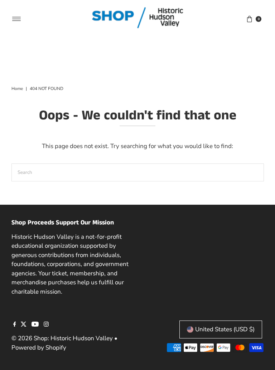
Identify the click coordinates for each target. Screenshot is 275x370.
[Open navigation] (16, 19)
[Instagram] (46, 324)
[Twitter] (23, 324)
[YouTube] (35, 324)
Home (17, 88)
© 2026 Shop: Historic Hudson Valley (62, 338)
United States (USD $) (225, 329)
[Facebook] (14, 324)
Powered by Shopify (38, 347)
